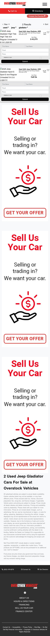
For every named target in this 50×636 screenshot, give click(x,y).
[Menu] (45, 4)
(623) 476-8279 (8, 569)
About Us (24, 598)
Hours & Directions (24, 601)
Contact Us (26, 569)
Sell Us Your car (24, 608)
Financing (24, 605)
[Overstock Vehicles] (15, 3)
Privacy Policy (27, 627)
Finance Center (24, 611)
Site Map (37, 627)
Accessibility (16, 627)
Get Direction (43, 569)
